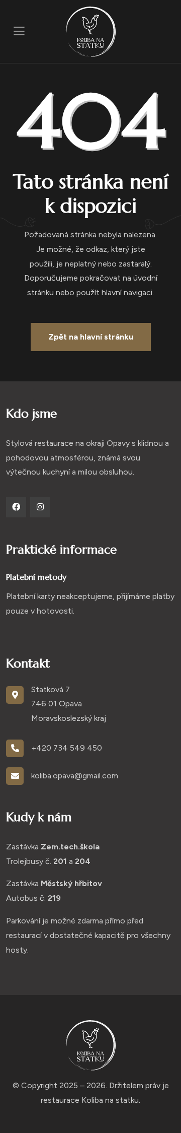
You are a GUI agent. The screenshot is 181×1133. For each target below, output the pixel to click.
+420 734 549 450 (66, 748)
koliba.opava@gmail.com (74, 775)
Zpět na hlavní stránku (90, 337)
